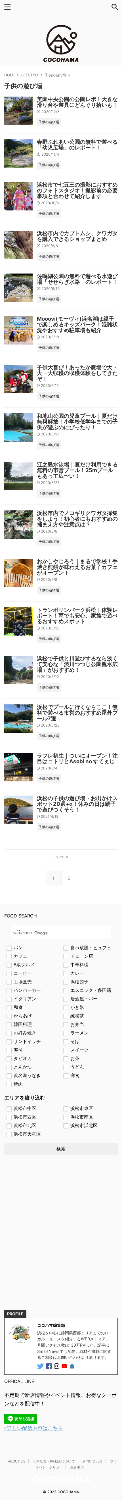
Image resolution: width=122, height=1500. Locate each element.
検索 (61, 1148)
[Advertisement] (61, 1237)
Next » (61, 856)
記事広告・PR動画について (54, 1461)
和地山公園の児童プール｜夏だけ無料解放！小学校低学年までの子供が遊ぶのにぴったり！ (77, 422)
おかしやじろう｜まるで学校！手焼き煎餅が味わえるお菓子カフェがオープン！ (77, 567)
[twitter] (41, 1367)
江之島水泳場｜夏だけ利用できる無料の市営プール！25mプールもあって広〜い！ (77, 470)
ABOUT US (17, 1461)
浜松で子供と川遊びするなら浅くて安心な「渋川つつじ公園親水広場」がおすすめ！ (77, 664)
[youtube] (65, 1367)
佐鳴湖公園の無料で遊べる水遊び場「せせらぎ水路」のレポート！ (77, 279)
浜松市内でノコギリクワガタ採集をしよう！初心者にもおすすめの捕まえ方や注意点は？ (77, 519)
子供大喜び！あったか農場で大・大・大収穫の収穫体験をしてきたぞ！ (77, 373)
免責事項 (77, 1467)
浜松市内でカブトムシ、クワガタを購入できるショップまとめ (77, 236)
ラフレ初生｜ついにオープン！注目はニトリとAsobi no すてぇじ (77, 758)
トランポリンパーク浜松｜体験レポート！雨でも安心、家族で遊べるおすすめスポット (77, 616)
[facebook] (49, 1367)
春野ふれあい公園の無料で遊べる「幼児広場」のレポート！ (77, 145)
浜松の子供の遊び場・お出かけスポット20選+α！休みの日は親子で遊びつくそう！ (77, 804)
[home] (72, 1367)
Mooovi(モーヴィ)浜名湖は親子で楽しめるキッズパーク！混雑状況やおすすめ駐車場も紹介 (77, 324)
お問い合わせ (92, 1461)
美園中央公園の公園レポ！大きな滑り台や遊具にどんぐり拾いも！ (77, 102)
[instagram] (57, 1367)
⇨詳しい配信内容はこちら (33, 1428)
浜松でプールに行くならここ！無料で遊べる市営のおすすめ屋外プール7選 (77, 713)
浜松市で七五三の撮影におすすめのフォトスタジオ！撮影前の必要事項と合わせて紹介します (77, 190)
